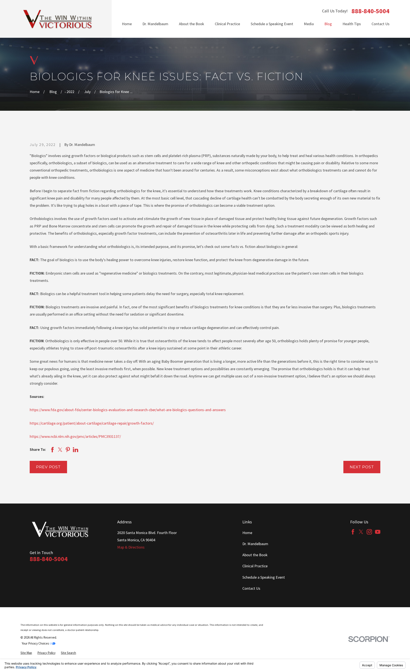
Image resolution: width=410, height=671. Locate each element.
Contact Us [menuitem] (381, 23)
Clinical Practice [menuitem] (227, 23)
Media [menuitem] (309, 23)
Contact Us (251, 588)
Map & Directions (131, 547)
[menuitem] (26, 653)
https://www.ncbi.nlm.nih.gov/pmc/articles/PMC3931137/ (75, 436)
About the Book (255, 554)
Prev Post (48, 467)
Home (247, 532)
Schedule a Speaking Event (263, 577)
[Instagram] (369, 531)
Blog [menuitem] (328, 23)
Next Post (362, 467)
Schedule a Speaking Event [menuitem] (272, 23)
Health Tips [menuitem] (352, 23)
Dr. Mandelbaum (255, 543)
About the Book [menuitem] (191, 23)
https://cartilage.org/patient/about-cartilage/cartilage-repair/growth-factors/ (92, 423)
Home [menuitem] (127, 23)
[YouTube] (377, 531)
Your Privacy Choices (36, 643)
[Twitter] (361, 531)
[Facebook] (353, 531)
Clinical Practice (255, 565)
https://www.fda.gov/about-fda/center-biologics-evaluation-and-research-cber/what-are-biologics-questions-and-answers (128, 409)
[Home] (57, 19)
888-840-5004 (370, 11)
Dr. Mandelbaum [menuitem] (155, 23)
